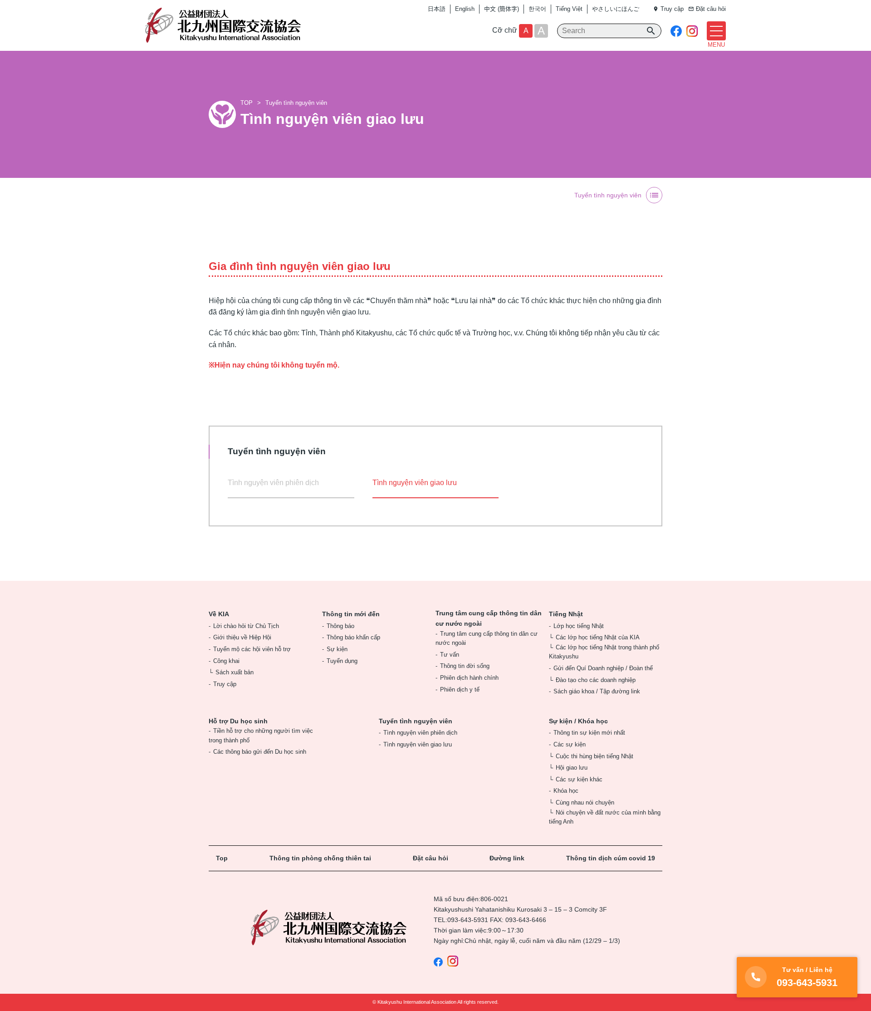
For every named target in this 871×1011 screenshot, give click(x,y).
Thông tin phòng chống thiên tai (320, 858)
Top (222, 858)
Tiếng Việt (569, 8)
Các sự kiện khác (579, 779)
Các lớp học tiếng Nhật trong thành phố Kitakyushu (604, 652)
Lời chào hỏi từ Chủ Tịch (246, 626)
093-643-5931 (467, 919)
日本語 (436, 8)
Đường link (506, 858)
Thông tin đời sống (464, 666)
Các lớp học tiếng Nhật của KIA (598, 637)
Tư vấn (449, 654)
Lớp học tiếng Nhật (578, 626)
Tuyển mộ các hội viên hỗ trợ (252, 649)
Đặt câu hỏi (430, 858)
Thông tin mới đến (351, 614)
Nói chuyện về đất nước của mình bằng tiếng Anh (605, 817)
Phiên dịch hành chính (469, 677)
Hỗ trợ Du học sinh (238, 721)
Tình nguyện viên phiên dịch (273, 482)
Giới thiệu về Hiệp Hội (242, 637)
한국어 (537, 8)
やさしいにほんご (615, 8)
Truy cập (224, 684)
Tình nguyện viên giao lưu (417, 744)
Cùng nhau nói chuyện (585, 802)
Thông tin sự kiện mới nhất (589, 732)
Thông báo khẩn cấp (353, 637)
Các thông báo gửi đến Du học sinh (259, 751)
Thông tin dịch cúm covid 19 (610, 858)
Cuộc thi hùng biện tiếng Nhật (594, 756)
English (465, 8)
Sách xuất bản (234, 672)
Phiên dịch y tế (460, 689)
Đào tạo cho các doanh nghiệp (596, 680)
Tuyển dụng (342, 661)
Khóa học (565, 790)
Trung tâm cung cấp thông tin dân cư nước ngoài (489, 618)
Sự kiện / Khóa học (578, 721)
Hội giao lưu (571, 767)
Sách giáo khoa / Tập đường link (596, 691)
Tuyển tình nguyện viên (296, 102)
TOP (246, 102)
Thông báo (340, 626)
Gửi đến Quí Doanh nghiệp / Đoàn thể (603, 668)
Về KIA (219, 614)
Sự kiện (337, 649)
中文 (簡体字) (501, 8)
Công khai (226, 661)
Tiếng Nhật (566, 614)
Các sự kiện (569, 744)
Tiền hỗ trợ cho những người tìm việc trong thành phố (261, 735)
